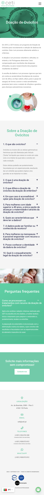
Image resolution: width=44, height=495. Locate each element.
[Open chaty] (38, 489)
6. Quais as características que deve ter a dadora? (18, 219)
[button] (22, 144)
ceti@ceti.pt (22, 422)
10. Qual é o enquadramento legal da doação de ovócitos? (17, 254)
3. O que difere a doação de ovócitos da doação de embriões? (20, 189)
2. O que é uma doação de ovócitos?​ (16, 181)
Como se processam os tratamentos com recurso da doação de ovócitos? (22, 303)
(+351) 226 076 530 (22, 436)
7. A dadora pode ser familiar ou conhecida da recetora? (19, 227)
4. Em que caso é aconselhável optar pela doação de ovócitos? (19, 198)
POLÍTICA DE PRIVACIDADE (22, 488)
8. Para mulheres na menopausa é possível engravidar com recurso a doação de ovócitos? (21, 237)
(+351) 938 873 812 (22, 442)
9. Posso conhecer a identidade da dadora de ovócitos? (19, 246)
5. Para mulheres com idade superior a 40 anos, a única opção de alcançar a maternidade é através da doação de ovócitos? (21, 208)
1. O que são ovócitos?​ (14, 144)
